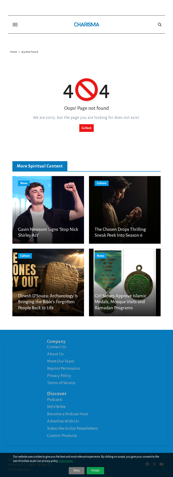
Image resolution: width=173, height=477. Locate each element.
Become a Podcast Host (67, 414)
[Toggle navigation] (15, 25)
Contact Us (56, 346)
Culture (101, 183)
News (23, 183)
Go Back (86, 128)
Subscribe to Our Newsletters (72, 428)
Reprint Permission (63, 368)
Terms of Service (61, 383)
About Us (55, 354)
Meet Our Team (60, 361)
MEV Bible (56, 406)
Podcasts (54, 399)
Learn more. (66, 461)
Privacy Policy (59, 375)
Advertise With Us (63, 421)
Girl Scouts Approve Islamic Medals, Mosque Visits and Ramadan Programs (120, 301)
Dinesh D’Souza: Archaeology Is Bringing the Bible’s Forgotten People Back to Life (48, 301)
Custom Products (62, 435)
